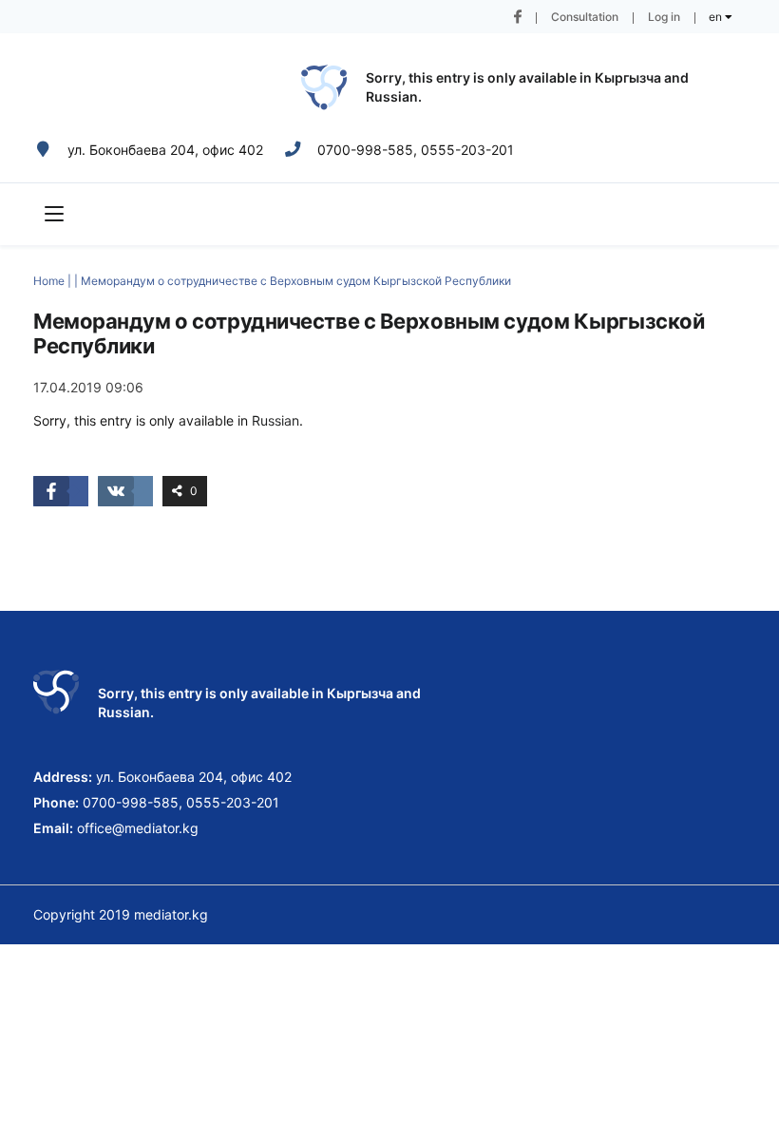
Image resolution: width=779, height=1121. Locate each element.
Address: (62, 777)
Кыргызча (628, 77)
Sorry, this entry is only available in (480, 77)
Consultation (584, 17)
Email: (53, 828)
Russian (392, 96)
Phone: (56, 802)
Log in (664, 17)
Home (49, 281)
